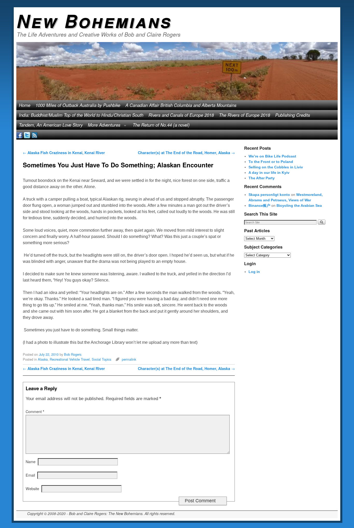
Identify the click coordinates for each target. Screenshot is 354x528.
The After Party (262, 178)
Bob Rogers (72, 354)
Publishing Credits (292, 115)
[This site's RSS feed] (34, 135)
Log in (254, 272)
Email (30, 475)
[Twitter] (27, 135)
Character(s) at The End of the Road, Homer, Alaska (186, 152)
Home (24, 105)
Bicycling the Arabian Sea (299, 205)
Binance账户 (259, 205)
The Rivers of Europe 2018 (244, 115)
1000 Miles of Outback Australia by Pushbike (78, 105)
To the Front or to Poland (271, 162)
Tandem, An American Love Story (51, 125)
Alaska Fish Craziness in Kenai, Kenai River (64, 152)
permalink (129, 359)
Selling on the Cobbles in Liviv (276, 167)
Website (32, 488)
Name (31, 461)
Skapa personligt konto (269, 195)
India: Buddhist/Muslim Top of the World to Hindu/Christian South (81, 115)
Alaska (43, 359)
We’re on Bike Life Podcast (272, 156)
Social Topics (101, 359)
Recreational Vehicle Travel (70, 359)
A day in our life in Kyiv (269, 172)
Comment (35, 411)
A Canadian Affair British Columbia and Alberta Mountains (180, 105)
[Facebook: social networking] (19, 135)
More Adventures (102, 126)
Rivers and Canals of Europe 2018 (181, 115)
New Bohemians (94, 20)
